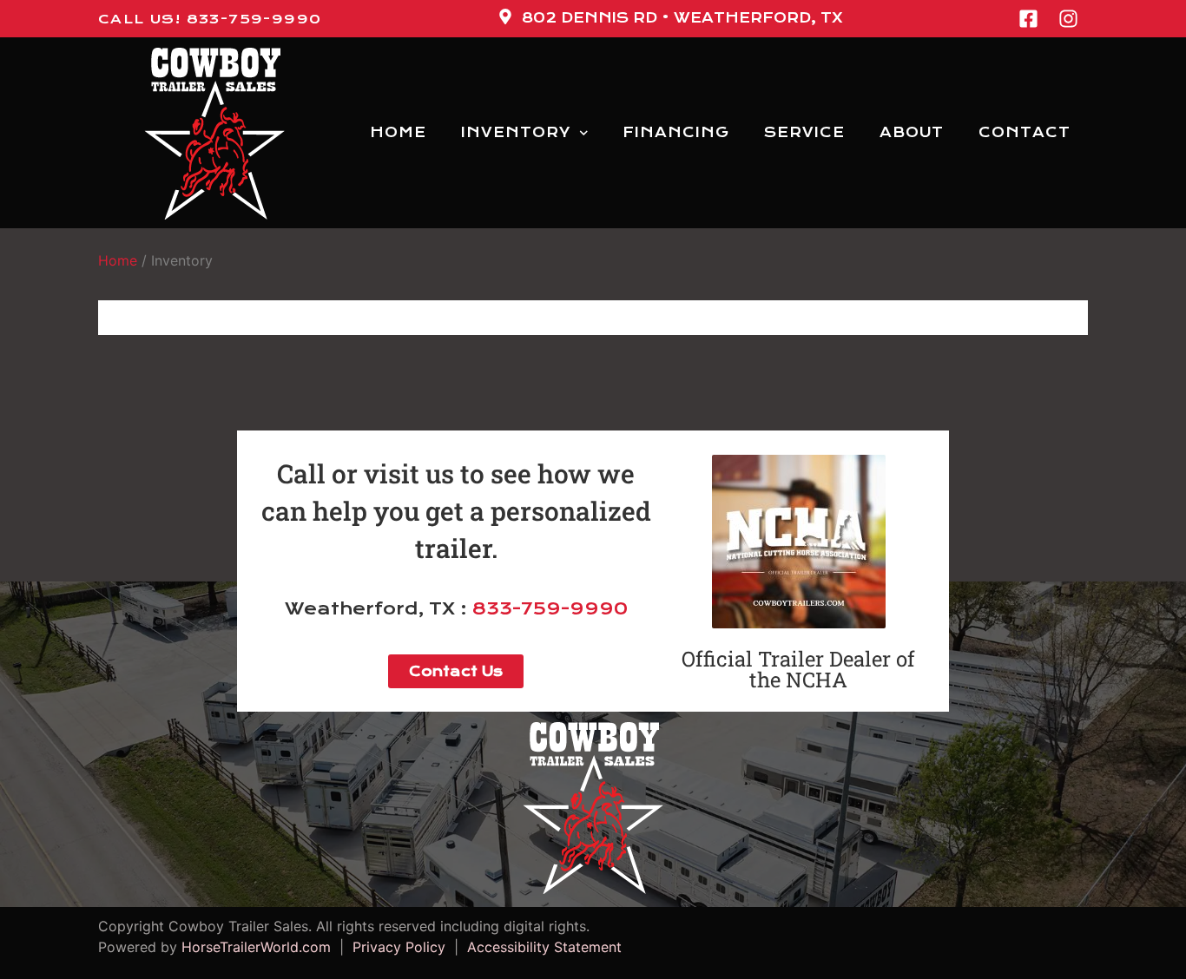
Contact (1024, 132)
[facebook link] (1033, 19)
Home (398, 132)
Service (804, 132)
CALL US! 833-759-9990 (209, 19)
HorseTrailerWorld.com (256, 947)
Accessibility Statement (540, 947)
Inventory (515, 132)
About (912, 132)
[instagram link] (1073, 19)
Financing (676, 132)
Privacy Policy (399, 947)
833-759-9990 (550, 609)
